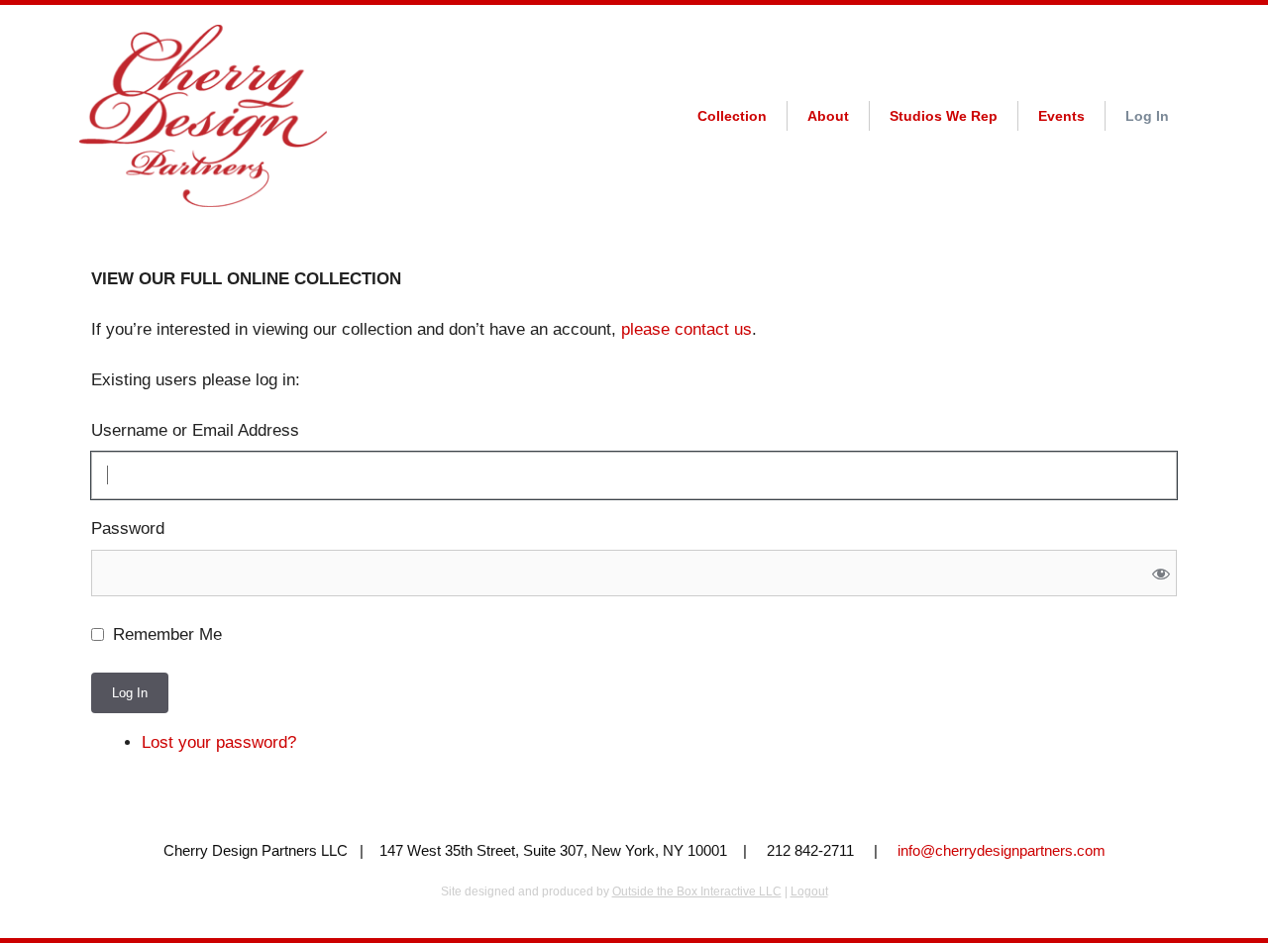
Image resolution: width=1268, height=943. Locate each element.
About (828, 116)
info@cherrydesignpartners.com (1002, 850)
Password (127, 528)
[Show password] (1160, 573)
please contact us (686, 329)
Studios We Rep (944, 116)
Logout (809, 891)
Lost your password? (219, 742)
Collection (732, 116)
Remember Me (167, 634)
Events (1061, 116)
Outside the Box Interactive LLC (697, 891)
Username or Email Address (195, 430)
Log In (1147, 116)
